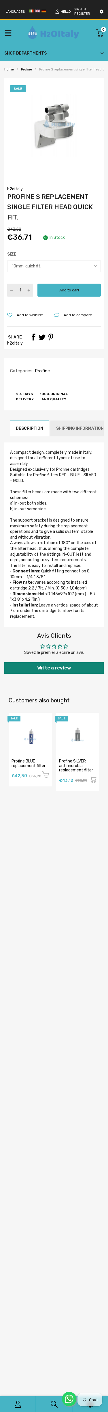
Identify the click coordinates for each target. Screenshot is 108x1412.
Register (82, 14)
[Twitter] (42, 337)
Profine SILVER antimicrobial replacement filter (76, 766)
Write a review (54, 668)
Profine (41, 370)
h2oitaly (15, 189)
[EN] (37, 12)
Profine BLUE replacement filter (29, 763)
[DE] (43, 12)
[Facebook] (33, 337)
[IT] (31, 12)
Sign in (80, 9)
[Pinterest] (50, 337)
